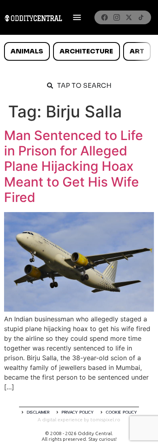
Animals (27, 51)
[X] (129, 17)
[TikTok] (141, 17)
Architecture (86, 51)
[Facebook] (104, 17)
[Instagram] (116, 17)
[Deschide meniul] (77, 17)
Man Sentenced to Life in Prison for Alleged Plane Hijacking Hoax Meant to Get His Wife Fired (73, 166)
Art (137, 51)
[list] (79, 51)
